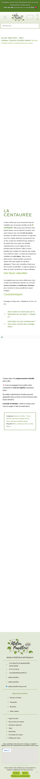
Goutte (31, 424)
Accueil (4, 38)
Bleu (14, 424)
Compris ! (16, 773)
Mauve (8, 426)
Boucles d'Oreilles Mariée (20, 40)
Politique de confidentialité (20, 776)
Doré (26, 424)
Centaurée (20, 424)
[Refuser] (36, 772)
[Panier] (30, 17)
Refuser (25, 773)
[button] (5, 17)
